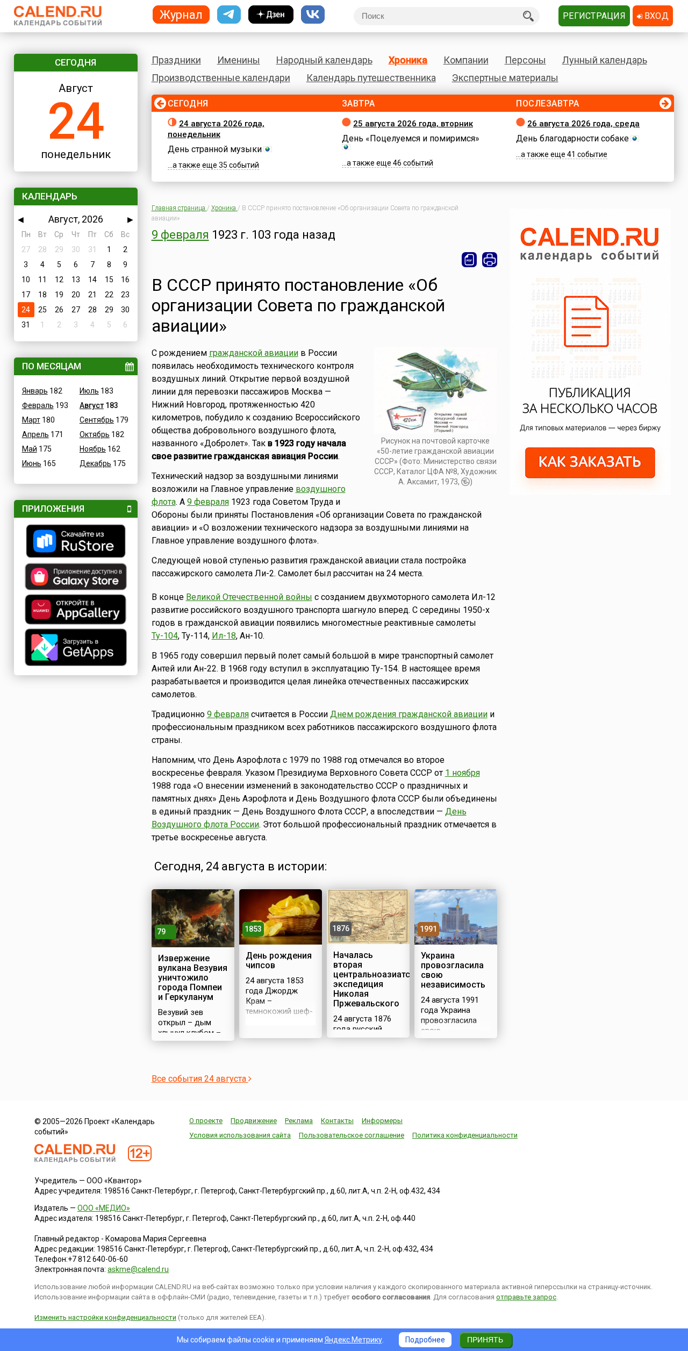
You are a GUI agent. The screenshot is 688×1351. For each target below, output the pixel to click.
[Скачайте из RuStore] (76, 542)
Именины (238, 60)
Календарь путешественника (371, 77)
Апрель (35, 434)
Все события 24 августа (200, 1079)
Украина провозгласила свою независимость (453, 970)
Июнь (31, 463)
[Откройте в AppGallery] (76, 610)
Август (92, 405)
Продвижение (254, 1121)
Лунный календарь (604, 60)
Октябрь (95, 434)
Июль (89, 391)
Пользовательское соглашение (351, 1135)
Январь (35, 391)
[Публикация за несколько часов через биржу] (590, 492)
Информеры (382, 1121)
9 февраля (180, 234)
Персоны (525, 60)
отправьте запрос (526, 1297)
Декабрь (95, 463)
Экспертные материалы (505, 77)
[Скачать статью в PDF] (469, 259)
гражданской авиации (253, 353)
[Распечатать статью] (489, 259)
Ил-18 (224, 636)
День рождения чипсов (279, 960)
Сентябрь (97, 420)
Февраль (38, 405)
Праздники (176, 60)
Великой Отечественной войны (249, 597)
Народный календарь (324, 60)
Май (29, 449)
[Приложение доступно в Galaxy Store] (76, 578)
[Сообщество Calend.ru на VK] (313, 14)
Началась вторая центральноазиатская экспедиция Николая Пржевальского (379, 979)
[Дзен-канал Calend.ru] (270, 14)
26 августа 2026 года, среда (583, 123)
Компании (466, 60)
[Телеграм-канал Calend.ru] (229, 14)
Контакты (337, 1121)
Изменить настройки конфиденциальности (105, 1317)
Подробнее (425, 1339)
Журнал (181, 14)
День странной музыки (215, 149)
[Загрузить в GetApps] (76, 648)
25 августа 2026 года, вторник (413, 123)
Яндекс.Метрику (353, 1339)
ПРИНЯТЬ (485, 1339)
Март (31, 420)
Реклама (299, 1121)
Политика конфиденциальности (465, 1135)
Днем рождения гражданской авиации (409, 714)
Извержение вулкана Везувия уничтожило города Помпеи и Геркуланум (192, 977)
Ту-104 (165, 636)
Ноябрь (93, 449)
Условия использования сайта (240, 1135)
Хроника (408, 60)
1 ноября (462, 773)
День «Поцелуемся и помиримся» (410, 138)
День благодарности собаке (572, 138)
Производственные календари (221, 77)
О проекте (206, 1121)
